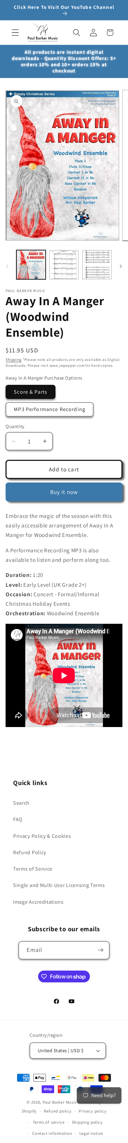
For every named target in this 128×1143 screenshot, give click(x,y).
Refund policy (57, 1111)
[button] (15, 32)
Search (21, 802)
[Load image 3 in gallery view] (97, 264)
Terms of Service (33, 868)
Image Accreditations (38, 901)
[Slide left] (7, 266)
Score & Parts (30, 391)
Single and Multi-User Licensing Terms (59, 885)
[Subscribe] (101, 950)
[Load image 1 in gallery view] (31, 264)
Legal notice (91, 1133)
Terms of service (49, 1122)
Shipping (13, 359)
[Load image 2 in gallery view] (63, 264)
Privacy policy (92, 1111)
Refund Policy (29, 852)
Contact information (52, 1133)
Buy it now (64, 492)
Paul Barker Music (60, 1102)
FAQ (18, 819)
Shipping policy (87, 1122)
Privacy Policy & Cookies (42, 836)
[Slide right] (121, 266)
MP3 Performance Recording (49, 409)
